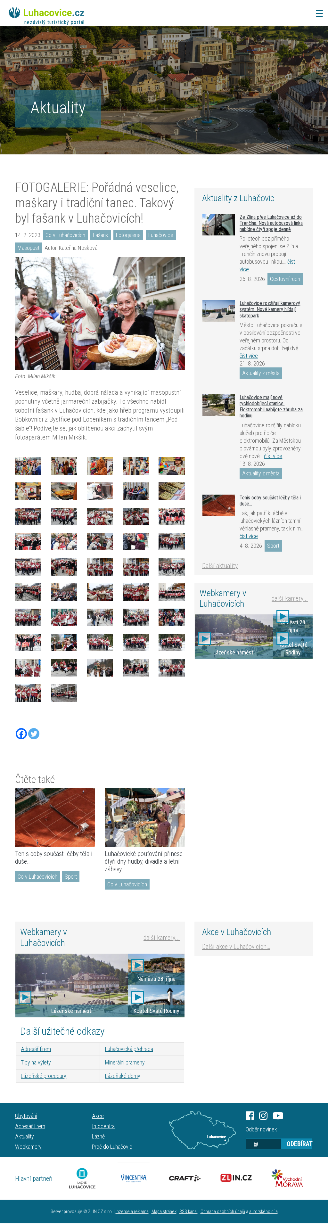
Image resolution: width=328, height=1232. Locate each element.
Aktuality (58, 107)
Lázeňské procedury (43, 1075)
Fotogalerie (128, 235)
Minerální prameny (125, 1062)
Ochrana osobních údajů (223, 1211)
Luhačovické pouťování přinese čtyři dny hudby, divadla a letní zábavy (144, 861)
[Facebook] (21, 733)
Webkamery (28, 1146)
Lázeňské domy (122, 1075)
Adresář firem (36, 1049)
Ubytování (26, 1116)
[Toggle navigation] (317, 13)
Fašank (100, 235)
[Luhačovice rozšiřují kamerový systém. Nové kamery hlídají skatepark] (218, 311)
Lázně (98, 1136)
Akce (98, 1116)
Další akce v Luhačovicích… (236, 946)
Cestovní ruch (285, 278)
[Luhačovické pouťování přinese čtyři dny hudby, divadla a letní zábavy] (145, 817)
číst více (249, 355)
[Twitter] (33, 733)
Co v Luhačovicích (65, 235)
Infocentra (103, 1126)
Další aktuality (220, 566)
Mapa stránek (164, 1211)
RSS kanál (188, 1211)
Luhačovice (160, 235)
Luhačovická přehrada (129, 1049)
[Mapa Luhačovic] (202, 1130)
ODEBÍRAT (299, 1144)
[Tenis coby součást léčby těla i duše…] (55, 817)
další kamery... (290, 598)
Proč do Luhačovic (112, 1146)
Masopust (28, 247)
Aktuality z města (261, 373)
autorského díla (263, 1211)
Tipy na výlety (36, 1062)
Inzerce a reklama (132, 1211)
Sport (71, 876)
